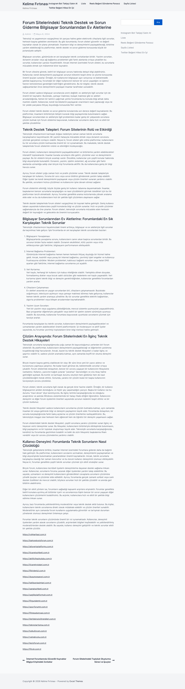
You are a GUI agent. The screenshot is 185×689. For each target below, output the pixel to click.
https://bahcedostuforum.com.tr (38, 540)
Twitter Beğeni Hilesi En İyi (61, 8)
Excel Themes (76, 681)
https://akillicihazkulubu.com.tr (37, 558)
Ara (158, 22)
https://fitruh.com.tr (32, 649)
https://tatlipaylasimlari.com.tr (37, 582)
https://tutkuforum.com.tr (35, 631)
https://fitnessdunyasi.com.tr (36, 613)
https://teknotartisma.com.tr (36, 625)
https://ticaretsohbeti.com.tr (36, 552)
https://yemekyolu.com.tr (35, 637)
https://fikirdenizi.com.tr (34, 570)
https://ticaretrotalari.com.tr (36, 564)
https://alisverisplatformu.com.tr (38, 546)
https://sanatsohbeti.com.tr (35, 588)
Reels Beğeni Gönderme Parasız (105, 3)
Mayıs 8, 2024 (43, 34)
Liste (83, 3)
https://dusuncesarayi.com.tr (36, 576)
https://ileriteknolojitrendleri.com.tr (39, 619)
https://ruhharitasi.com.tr (34, 534)
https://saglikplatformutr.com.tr (37, 594)
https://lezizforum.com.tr (34, 643)
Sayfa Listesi (130, 3)
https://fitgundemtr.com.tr (35, 601)
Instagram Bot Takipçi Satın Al (63, 3)
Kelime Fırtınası (35, 4)
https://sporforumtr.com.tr (35, 607)
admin (28, 34)
